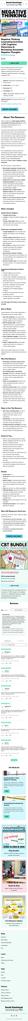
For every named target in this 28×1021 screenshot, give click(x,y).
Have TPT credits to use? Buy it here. (11, 104)
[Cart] (26, 3)
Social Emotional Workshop (16, 1019)
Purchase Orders (5, 980)
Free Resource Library (7, 960)
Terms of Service (5, 992)
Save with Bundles (6, 942)
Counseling (4, 945)
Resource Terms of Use (7, 1001)
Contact (3, 978)
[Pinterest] (16, 1016)
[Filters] (5, 645)
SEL (2, 948)
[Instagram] (14, 1016)
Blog (2, 957)
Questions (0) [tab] (20, 640)
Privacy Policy (5, 995)
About (3, 963)
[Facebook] (11, 1016)
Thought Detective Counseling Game (13, 523)
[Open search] (2, 645)
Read (6, 791)
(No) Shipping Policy (6, 998)
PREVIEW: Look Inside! (10, 109)
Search (3, 972)
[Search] (4, 3)
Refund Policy (5, 990)
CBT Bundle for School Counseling (12, 519)
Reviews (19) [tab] (7, 640)
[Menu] (1, 3)
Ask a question (18, 610)
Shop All (3, 937)
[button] (5, 55)
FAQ (2, 975)
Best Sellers (4, 940)
